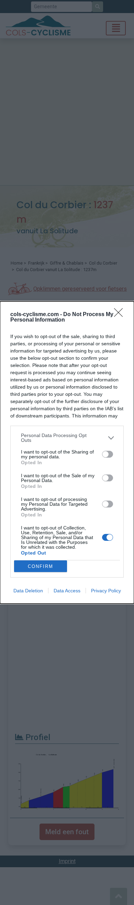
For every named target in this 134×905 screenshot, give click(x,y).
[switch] (107, 454)
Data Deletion (28, 590)
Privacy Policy (106, 590)
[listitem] (67, 438)
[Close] (120, 314)
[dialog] (67, 452)
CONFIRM (40, 566)
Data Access (67, 590)
